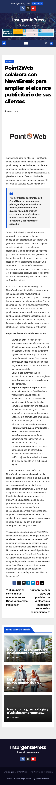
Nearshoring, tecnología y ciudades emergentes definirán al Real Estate (27, 712)
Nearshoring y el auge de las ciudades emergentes (27, 651)
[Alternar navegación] (25, 43)
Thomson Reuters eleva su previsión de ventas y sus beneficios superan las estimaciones (39, 601)
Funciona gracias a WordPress (15, 772)
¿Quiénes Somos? (41, 779)
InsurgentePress (28, 19)
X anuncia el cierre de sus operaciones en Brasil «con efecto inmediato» (17, 597)
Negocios (9, 61)
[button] (46, 43)
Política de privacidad (22, 779)
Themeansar (48, 772)
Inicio (9, 779)
